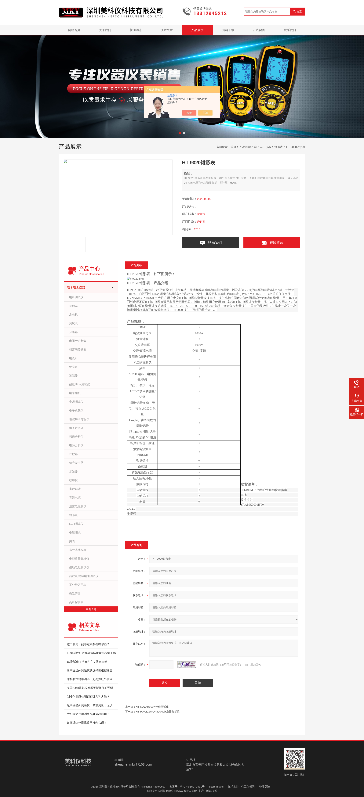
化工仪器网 (248, 786)
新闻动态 (136, 30)
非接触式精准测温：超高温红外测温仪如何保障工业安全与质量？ (92, 679)
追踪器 (73, 375)
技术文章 (167, 30)
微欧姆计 (75, 593)
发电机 (73, 314)
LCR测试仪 (76, 523)
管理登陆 (264, 786)
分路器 (73, 332)
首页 (233, 147)
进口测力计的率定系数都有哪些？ (88, 644)
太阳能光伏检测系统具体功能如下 (88, 714)
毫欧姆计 (75, 488)
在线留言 (259, 30)
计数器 (73, 454)
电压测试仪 (76, 297)
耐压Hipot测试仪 (79, 384)
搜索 (299, 11)
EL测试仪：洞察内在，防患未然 (87, 661)
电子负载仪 (76, 410)
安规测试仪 (76, 401)
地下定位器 (76, 427)
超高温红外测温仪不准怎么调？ (87, 722)
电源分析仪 (76, 445)
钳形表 (278, 147)
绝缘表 (73, 366)
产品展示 (197, 30)
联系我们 (290, 30)
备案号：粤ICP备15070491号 (187, 786)
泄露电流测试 (77, 506)
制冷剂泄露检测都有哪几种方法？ (88, 696)
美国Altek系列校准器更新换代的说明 (90, 687)
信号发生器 (76, 462)
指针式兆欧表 (77, 549)
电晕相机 (75, 393)
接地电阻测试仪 (79, 567)
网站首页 (74, 30)
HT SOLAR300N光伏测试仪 (152, 706)
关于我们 (105, 30)
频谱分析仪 (76, 436)
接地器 (73, 305)
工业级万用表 (77, 584)
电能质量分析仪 (79, 558)
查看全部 (91, 609)
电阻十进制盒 (77, 340)
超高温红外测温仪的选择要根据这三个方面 (92, 670)
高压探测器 (76, 602)
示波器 (73, 471)
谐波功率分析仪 (79, 419)
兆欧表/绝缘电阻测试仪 (83, 576)
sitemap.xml (216, 786)
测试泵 (73, 323)
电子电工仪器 (262, 147)
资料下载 (228, 30)
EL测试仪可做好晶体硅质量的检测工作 (91, 653)
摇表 (72, 541)
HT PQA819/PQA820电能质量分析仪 (158, 711)
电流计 (73, 358)
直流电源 (75, 497)
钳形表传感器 (77, 349)
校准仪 (73, 480)
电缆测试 (75, 532)
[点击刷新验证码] (186, 664)
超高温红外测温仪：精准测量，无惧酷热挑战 (92, 705)
